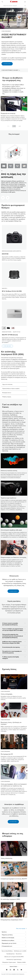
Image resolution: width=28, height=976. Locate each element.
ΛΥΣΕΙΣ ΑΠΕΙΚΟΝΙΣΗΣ (6, 31)
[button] (8, 126)
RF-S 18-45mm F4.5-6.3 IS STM (12, 291)
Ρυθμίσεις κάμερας (6, 397)
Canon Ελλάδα (13, 966)
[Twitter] (17, 969)
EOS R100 (5, 254)
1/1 (1, 170)
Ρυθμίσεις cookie (21, 962)
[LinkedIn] (14, 969)
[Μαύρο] (8, 328)
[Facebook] (6, 969)
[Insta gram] (10, 969)
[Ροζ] (13, 328)
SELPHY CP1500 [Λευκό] (10, 335)
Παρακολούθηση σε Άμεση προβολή (10, 388)
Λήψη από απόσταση (7, 384)
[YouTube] (21, 969)
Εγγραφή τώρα (7, 63)
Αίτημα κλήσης (13, 591)
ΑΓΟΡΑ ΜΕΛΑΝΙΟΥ (7, 346)
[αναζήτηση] (2, 2)
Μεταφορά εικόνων (6, 392)
